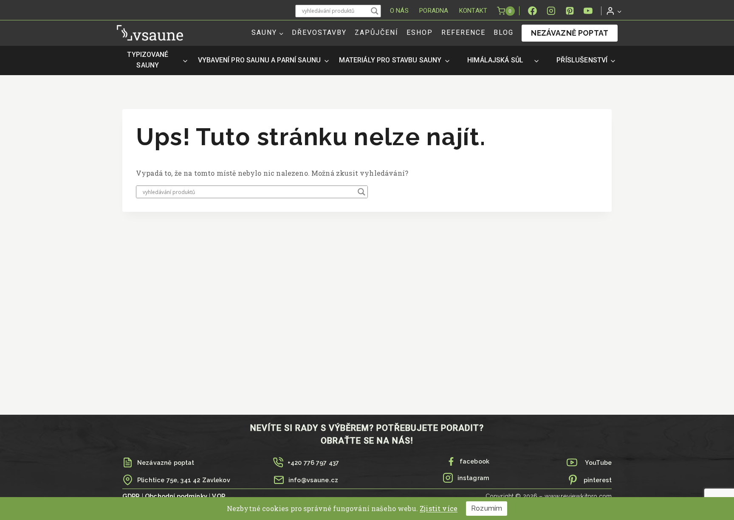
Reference (463, 32)
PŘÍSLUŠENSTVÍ (581, 60)
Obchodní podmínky (176, 496)
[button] (619, 11)
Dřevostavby (319, 32)
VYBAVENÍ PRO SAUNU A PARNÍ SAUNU (259, 60)
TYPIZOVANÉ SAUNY (147, 60)
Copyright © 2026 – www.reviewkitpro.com (549, 496)
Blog (504, 32)
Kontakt (473, 10)
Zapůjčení (376, 32)
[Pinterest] (570, 11)
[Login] (614, 11)
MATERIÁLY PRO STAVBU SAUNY (390, 60)
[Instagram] (551, 11)
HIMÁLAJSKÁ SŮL (495, 60)
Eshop (420, 32)
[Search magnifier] (375, 11)
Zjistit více (438, 508)
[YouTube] (588, 11)
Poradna (433, 10)
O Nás (399, 10)
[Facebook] (533, 11)
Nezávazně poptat (569, 32)
